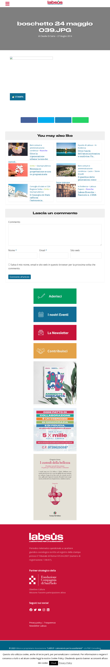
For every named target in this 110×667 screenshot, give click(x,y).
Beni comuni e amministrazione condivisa (37, 148)
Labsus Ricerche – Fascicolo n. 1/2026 (87, 193)
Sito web (75, 250)
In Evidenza (83, 186)
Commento (14, 222)
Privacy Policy (65, 662)
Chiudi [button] (53, 663)
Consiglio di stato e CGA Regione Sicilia (40, 187)
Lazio (90, 171)
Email (43, 250)
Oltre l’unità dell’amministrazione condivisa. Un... (89, 154)
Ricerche (43, 150)
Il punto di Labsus (85, 145)
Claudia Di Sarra (47, 36)
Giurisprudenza (44, 165)
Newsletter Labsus (38, 625)
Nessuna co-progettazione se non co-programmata (40, 171)
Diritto (32, 165)
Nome (12, 250)
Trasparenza (50, 622)
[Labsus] (55, 3)
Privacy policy (35, 622)
